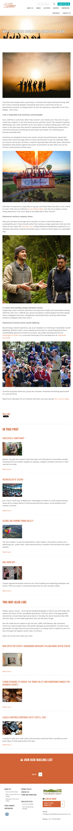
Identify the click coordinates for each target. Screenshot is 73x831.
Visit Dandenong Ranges (27, 808)
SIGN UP (34, 774)
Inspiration (65, 8)
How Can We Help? (12, 792)
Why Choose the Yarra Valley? (13, 795)
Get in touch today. (61, 399)
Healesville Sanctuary (13, 438)
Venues (38, 8)
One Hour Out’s (28, 226)
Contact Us (67, 13)
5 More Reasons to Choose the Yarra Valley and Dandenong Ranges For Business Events (36, 683)
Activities (47, 8)
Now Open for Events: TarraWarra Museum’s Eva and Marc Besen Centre (36, 646)
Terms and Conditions (29, 795)
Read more (6, 469)
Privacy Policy (26, 789)
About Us (30, 8)
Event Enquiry (9, 806)
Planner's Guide (63, 4)
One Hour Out (8, 562)
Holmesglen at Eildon (10, 335)
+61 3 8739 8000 (54, 819)
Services (56, 8)
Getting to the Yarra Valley (12, 800)
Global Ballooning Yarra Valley (17, 520)
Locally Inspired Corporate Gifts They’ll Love (24, 717)
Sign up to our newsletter (48, 804)
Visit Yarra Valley (27, 804)
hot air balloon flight (36, 209)
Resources (56, 13)
